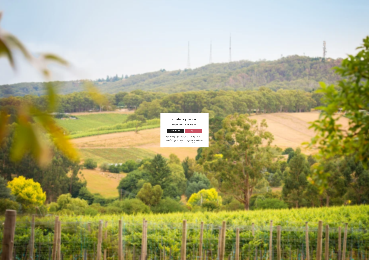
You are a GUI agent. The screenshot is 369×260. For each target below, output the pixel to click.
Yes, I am (193, 131)
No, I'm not (175, 131)
